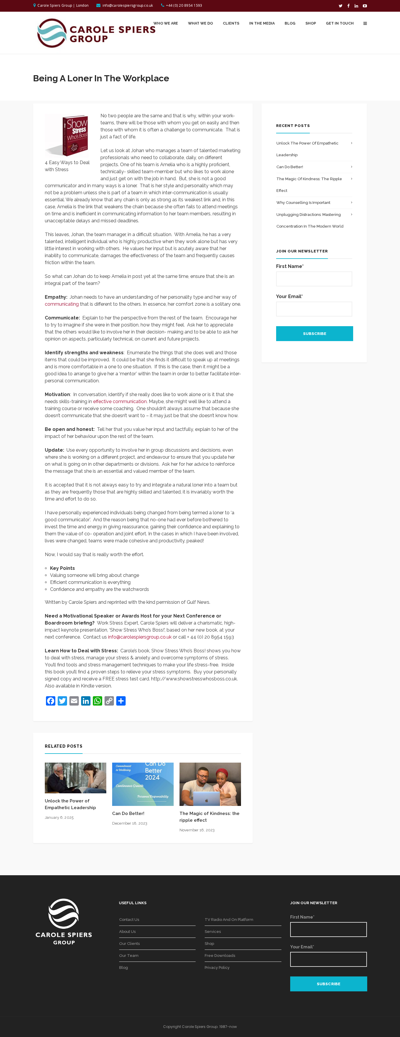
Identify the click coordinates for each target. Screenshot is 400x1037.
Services (213, 931)
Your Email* (289, 296)
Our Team (129, 955)
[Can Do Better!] (143, 784)
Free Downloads (220, 955)
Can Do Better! (128, 813)
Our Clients (129, 943)
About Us (127, 931)
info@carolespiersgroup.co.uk (127, 5)
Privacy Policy (217, 967)
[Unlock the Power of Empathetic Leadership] (75, 777)
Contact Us (129, 919)
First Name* (290, 266)
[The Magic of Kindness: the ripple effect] (210, 784)
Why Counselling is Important (303, 202)
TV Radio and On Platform (229, 919)
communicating (62, 304)
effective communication (120, 401)
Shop (209, 943)
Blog (123, 967)
